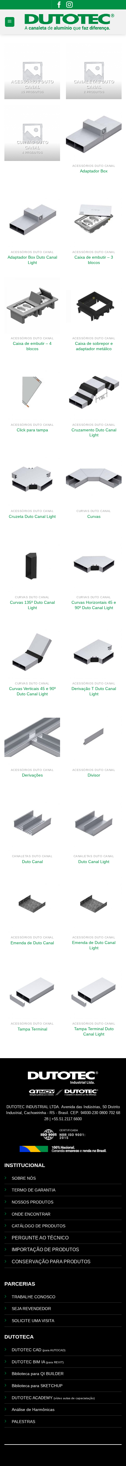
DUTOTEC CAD (38, 1349)
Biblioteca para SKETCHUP (37, 1385)
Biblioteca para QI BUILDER (38, 1373)
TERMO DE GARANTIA (33, 1190)
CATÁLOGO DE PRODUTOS (38, 1226)
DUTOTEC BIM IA (38, 1361)
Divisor (94, 775)
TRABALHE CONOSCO (33, 1296)
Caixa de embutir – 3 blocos (93, 260)
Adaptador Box (94, 171)
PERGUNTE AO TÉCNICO (40, 1237)
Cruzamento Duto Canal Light (93, 433)
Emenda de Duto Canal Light (93, 945)
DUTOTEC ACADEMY (53, 1397)
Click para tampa (32, 430)
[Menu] (10, 22)
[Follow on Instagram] (69, 6)
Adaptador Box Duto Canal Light (32, 260)
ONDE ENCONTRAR (31, 1214)
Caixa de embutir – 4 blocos (32, 346)
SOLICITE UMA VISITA (33, 1320)
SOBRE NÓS (24, 1178)
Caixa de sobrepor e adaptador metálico (94, 346)
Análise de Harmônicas (33, 1409)
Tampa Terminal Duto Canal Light (94, 1031)
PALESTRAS (23, 1421)
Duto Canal (32, 862)
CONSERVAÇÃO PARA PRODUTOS (51, 1261)
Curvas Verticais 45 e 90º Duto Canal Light (32, 691)
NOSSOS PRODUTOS (32, 1202)
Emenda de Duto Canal (32, 943)
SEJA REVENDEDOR (31, 1308)
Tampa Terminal (32, 1029)
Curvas (94, 516)
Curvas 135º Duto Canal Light (32, 605)
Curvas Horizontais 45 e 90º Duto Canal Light (93, 605)
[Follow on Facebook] (59, 6)
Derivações (32, 775)
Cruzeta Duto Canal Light (32, 516)
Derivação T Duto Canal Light (93, 691)
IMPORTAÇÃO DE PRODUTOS (45, 1249)
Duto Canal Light (93, 862)
